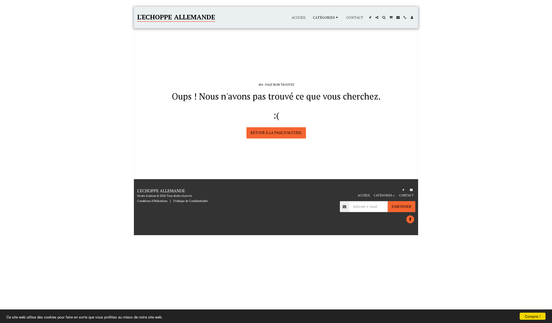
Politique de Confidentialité (190, 201)
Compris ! (533, 316)
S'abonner (401, 206)
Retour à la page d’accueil (276, 132)
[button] (370, 17)
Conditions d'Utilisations (152, 201)
